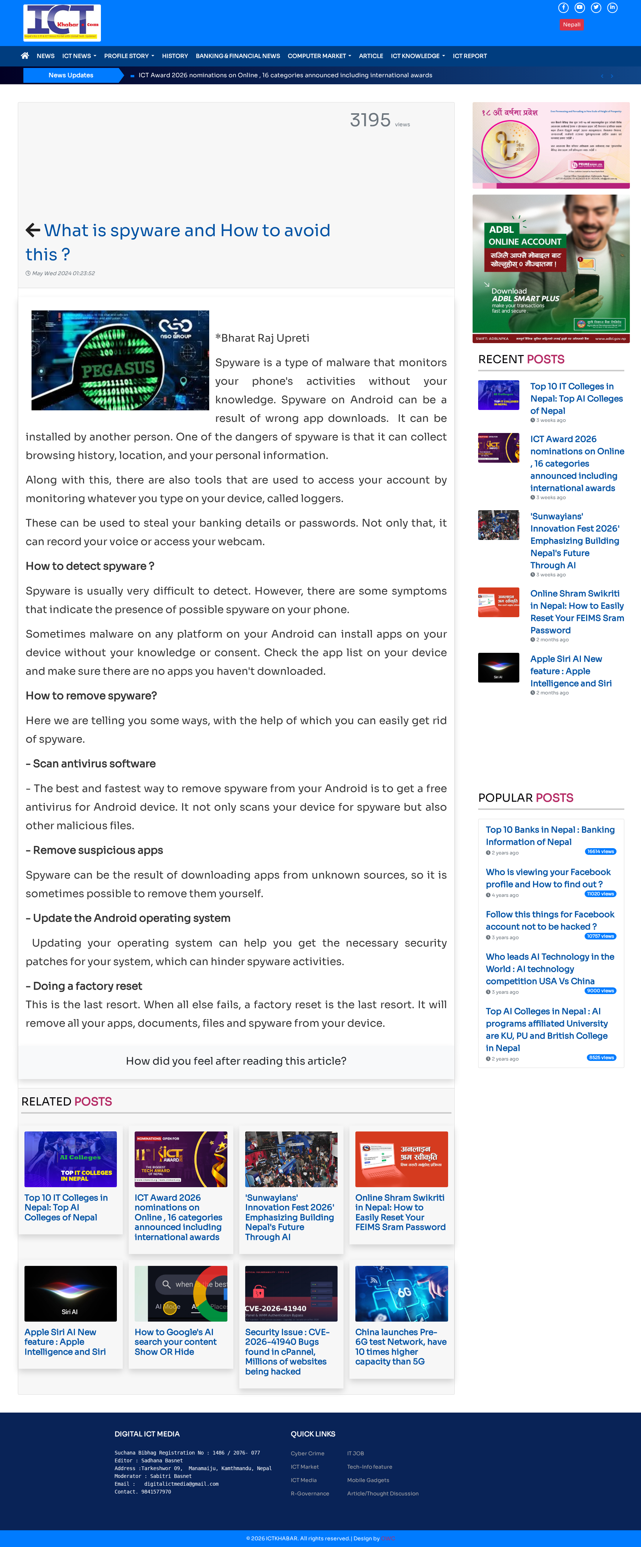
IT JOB (355, 1453)
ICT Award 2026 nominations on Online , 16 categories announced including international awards (286, 75)
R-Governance (310, 1493)
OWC (388, 1538)
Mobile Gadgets (368, 1480)
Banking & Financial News (238, 55)
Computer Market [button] (317, 55)
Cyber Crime (308, 1453)
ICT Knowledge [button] (416, 55)
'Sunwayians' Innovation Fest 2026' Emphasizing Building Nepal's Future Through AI (575, 540)
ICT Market (305, 1466)
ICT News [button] (77, 55)
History (175, 55)
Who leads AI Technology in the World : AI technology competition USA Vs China (550, 969)
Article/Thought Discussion (383, 1493)
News (46, 55)
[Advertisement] (182, 163)
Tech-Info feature (369, 1466)
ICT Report (470, 55)
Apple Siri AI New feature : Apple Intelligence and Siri (571, 671)
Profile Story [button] (127, 55)
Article (371, 55)
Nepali (572, 24)
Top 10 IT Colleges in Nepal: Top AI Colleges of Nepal (576, 398)
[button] (602, 76)
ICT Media (304, 1480)
